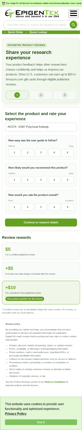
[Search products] (73, 24)
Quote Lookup (38, 32)
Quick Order (15, 32)
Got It (41, 422)
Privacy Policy (15, 413)
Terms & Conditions (54, 382)
